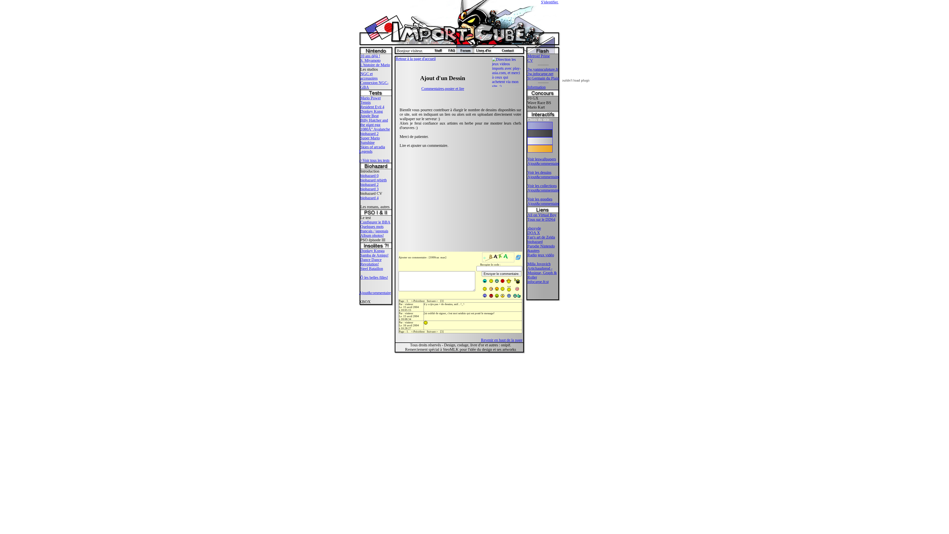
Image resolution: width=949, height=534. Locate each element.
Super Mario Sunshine (370, 140)
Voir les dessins (539, 172)
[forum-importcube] (465, 52)
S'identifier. (550, 2)
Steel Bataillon (371, 269)
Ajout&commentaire (375, 293)
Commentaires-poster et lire (442, 89)
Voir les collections (542, 186)
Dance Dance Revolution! (371, 262)
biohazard (535, 242)
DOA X (533, 233)
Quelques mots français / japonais (374, 228)
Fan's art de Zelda (541, 237)
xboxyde (534, 228)
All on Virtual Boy (542, 215)
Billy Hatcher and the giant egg (374, 122)
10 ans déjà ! (370, 56)
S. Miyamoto (370, 60)
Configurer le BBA (375, 222)
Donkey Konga (372, 251)
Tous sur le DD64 (541, 219)
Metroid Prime (538, 56)
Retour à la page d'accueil (416, 59)
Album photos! (372, 235)
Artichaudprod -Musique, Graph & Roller (542, 272)
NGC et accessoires (369, 76)
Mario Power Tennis (370, 100)
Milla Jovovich (539, 264)
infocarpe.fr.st (538, 282)
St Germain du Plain (542, 78)
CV (530, 60)
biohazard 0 (369, 176)
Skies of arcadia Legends (372, 149)
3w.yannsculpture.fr (542, 69)
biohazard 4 (369, 198)
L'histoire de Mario (375, 65)
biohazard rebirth (373, 180)
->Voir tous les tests (374, 160)
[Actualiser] (518, 260)
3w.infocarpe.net (539, 74)
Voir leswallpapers (541, 159)
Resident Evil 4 (372, 107)
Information (536, 87)
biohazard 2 (369, 134)
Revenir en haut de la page (501, 340)
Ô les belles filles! (374, 277)
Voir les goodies (539, 199)
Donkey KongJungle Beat (371, 113)
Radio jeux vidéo (540, 255)
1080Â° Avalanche (375, 129)
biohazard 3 (369, 189)
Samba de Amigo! (374, 255)
